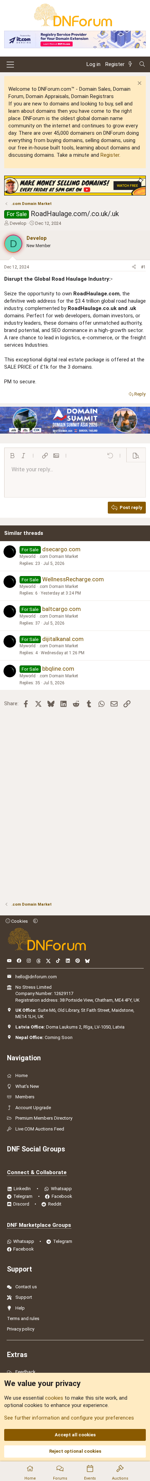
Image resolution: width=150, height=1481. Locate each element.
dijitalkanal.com (63, 638)
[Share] (133, 267)
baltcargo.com (61, 608)
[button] (12, 455)
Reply (139, 394)
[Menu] (10, 65)
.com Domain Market (58, 556)
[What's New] (131, 64)
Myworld (28, 556)
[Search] (142, 64)
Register (109, 155)
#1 (143, 267)
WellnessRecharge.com (73, 579)
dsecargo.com (61, 549)
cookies (54, 1398)
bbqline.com (58, 668)
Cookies (19, 921)
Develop (18, 223)
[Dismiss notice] (139, 84)
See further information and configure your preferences (69, 1418)
